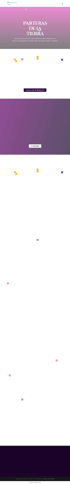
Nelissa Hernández (49, 479)
